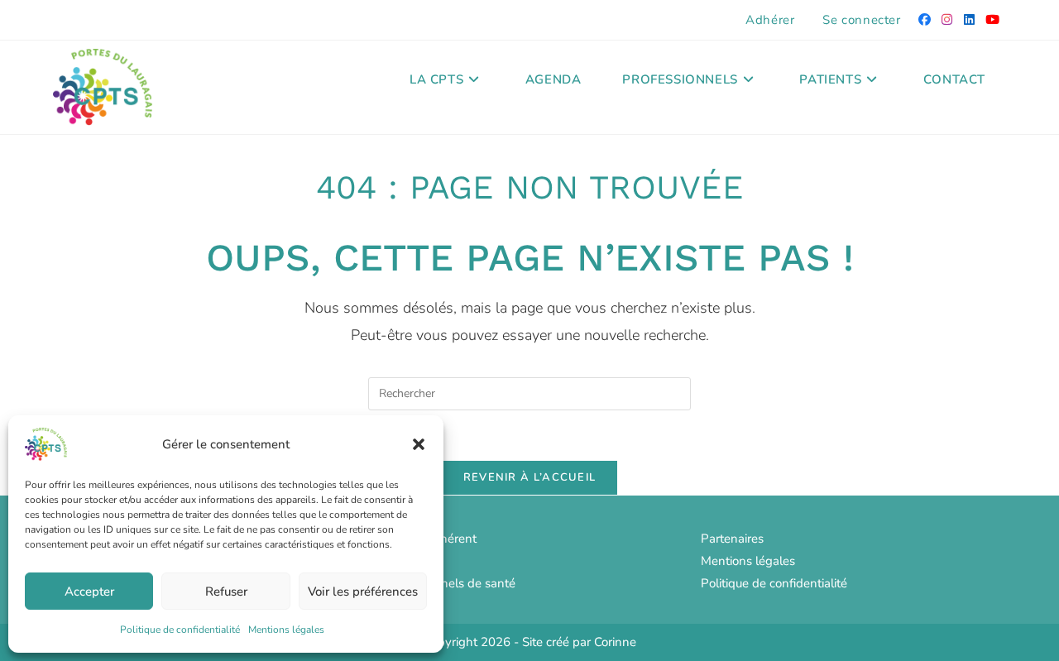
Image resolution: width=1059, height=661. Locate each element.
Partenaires (732, 538)
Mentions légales (286, 629)
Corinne (615, 642)
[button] (418, 444)
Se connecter (861, 20)
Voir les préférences (363, 591)
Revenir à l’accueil (530, 477)
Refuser (226, 591)
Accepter (89, 591)
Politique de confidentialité (180, 629)
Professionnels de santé (449, 583)
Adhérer (769, 20)
